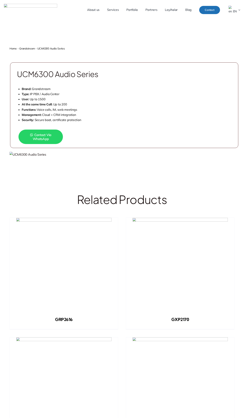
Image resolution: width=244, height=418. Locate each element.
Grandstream (27, 48)
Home (13, 48)
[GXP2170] (180, 265)
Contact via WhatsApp (42, 137)
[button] (44, 137)
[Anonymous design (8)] (30, 5)
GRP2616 (64, 319)
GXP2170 (180, 319)
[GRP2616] (64, 265)
